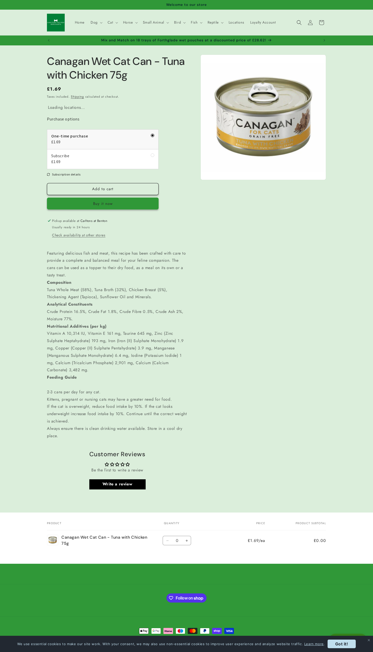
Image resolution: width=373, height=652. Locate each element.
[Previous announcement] (48, 40)
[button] (96, 22)
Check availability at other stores (78, 235)
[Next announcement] (324, 40)
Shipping (77, 96)
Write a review (117, 484)
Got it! (341, 643)
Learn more (314, 644)
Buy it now (103, 203)
